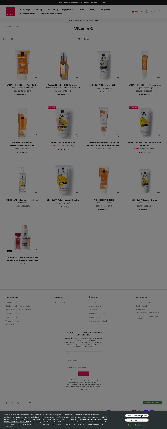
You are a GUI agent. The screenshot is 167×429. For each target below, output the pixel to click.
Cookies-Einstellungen (137, 425)
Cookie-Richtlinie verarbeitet (16, 422)
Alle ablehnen (137, 420)
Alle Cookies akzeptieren (137, 416)
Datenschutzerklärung (93, 419)
